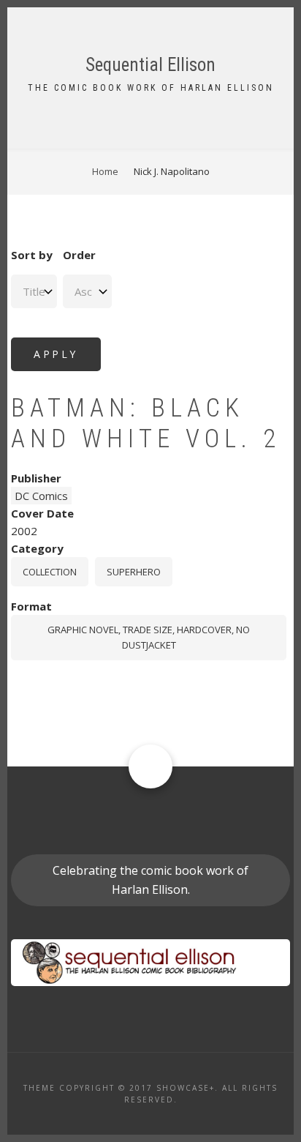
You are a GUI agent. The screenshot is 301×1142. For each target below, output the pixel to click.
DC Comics (41, 495)
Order (79, 254)
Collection (50, 571)
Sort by (32, 254)
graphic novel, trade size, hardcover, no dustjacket (148, 637)
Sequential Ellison (150, 64)
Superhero (134, 571)
